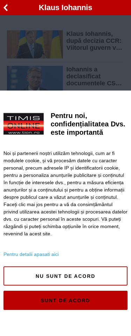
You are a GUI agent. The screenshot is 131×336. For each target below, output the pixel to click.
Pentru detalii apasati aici (31, 254)
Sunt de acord (65, 300)
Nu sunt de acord (65, 276)
